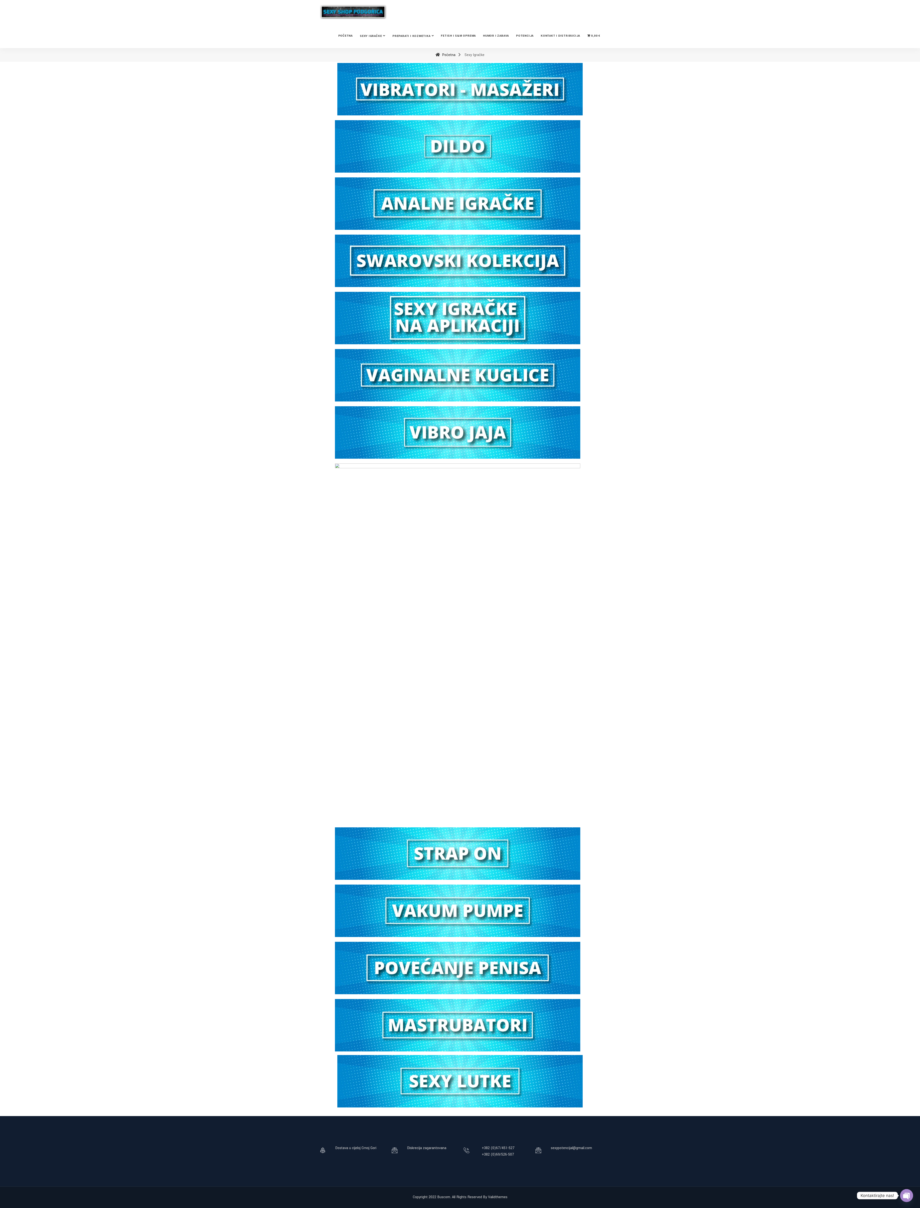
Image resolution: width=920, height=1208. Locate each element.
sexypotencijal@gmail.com (571, 1148)
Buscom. (444, 1197)
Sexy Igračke (371, 36)
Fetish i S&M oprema (458, 36)
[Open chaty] (906, 1195)
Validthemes (497, 1197)
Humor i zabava (496, 36)
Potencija (525, 36)
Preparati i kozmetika (411, 36)
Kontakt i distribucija (560, 36)
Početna (345, 36)
